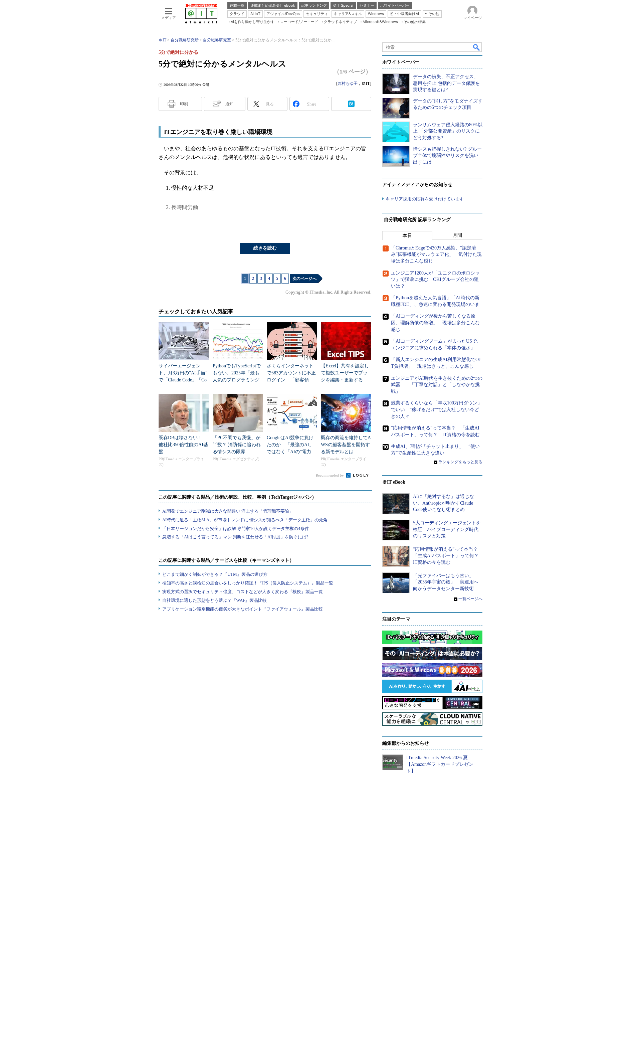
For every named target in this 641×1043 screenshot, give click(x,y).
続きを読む (265, 247)
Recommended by (330, 475)
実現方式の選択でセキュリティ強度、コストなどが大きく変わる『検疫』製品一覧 (242, 591)
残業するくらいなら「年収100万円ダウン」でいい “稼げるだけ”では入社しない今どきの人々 (436, 409)
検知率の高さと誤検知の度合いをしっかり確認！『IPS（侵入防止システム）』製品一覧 (247, 582)
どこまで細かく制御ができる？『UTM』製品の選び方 (214, 574)
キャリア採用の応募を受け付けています (425, 198)
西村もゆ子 (348, 83)
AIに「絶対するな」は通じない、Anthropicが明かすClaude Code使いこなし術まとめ (443, 503)
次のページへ (304, 278)
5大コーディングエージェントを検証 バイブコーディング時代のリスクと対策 (447, 529)
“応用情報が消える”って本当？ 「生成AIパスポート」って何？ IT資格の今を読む (448, 556)
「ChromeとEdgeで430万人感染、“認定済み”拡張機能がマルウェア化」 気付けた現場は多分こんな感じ (436, 254)
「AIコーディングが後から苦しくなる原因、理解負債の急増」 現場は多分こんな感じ (435, 323)
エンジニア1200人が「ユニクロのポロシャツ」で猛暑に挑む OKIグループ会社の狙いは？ (435, 280)
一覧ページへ (470, 598)
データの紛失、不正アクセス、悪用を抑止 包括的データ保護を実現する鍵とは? (446, 83)
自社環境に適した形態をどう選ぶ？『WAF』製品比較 (214, 600)
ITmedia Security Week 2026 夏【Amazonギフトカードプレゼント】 (439, 764)
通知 (229, 104)
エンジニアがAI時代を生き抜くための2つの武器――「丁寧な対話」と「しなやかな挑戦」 (436, 385)
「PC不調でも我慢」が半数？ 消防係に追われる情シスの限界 (237, 444)
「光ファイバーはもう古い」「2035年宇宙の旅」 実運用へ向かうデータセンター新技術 (445, 582)
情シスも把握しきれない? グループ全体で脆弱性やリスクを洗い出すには (447, 156)
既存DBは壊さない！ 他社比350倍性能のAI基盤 (183, 444)
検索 (477, 47)
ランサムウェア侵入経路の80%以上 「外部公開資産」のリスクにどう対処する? (447, 131)
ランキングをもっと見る (460, 462)
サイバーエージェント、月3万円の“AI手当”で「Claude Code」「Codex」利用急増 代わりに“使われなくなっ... (183, 379)
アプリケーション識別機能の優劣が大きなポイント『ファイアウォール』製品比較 (242, 609)
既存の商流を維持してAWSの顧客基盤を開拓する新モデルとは (346, 444)
